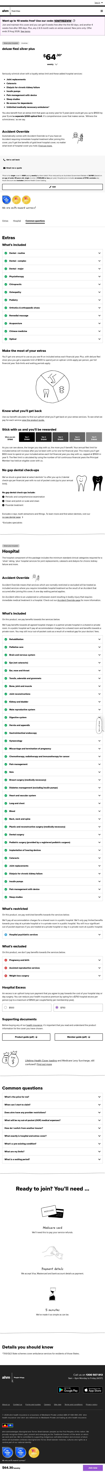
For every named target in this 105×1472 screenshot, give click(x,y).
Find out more (44, 1064)
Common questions (35, 220)
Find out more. (45, 145)
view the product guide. (33, 420)
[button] (52, 64)
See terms (25, 31)
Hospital (17, 220)
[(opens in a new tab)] (68, 1390)
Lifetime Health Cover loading (41, 1060)
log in (97, 2)
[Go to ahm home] (11, 11)
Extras (5, 220)
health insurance (34, 1025)
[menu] (102, 11)
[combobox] (52, 64)
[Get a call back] (100, 726)
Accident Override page (68, 600)
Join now (92, 1467)
